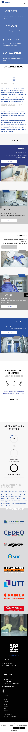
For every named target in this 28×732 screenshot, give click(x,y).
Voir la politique (14, 730)
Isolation (6, 703)
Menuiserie (6, 708)
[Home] (5, 2)
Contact (5, 710)
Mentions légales (8, 714)
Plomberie (6, 704)
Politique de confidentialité (10, 716)
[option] (7, 384)
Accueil (5, 699)
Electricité (6, 706)
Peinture (6, 701)
